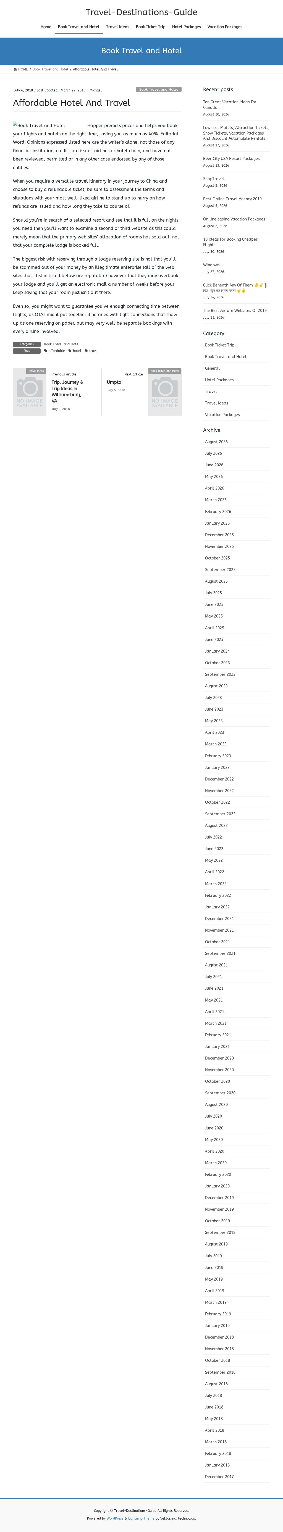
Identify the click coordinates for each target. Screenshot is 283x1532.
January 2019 (217, 1325)
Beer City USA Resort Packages (231, 158)
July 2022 (213, 837)
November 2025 (219, 546)
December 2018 (219, 1337)
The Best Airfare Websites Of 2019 (235, 310)
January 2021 (217, 1046)
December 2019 (219, 1197)
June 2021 (214, 988)
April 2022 (214, 872)
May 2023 (214, 721)
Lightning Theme (141, 1518)
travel (94, 351)
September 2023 (220, 674)
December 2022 (219, 779)
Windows (211, 265)
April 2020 (214, 1151)
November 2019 (219, 1209)
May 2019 (214, 1279)
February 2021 (218, 1035)
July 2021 (213, 976)
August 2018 (216, 1384)
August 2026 (216, 442)
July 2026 (213, 453)
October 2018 (217, 1360)
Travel (211, 391)
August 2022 (216, 825)
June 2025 (214, 604)
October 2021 (217, 942)
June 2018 (214, 1407)
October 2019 (217, 1221)
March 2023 (216, 744)
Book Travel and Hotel (158, 89)
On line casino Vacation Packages (234, 219)
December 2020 (219, 1058)
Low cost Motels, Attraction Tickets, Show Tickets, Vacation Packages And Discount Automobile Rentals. (236, 133)
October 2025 (217, 558)
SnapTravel (213, 179)
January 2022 (217, 907)
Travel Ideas (216, 403)
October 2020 (217, 1081)
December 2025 (219, 535)
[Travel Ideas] (29, 378)
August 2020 (216, 1104)
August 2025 (216, 581)
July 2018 (213, 1395)
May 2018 (214, 1419)
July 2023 (213, 697)
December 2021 (219, 918)
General (212, 368)
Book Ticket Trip (220, 345)
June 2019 (214, 1267)
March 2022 (216, 884)
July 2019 (213, 1256)
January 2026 (217, 523)
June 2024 (214, 639)
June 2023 (214, 709)
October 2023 (217, 663)
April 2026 (214, 488)
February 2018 (218, 1453)
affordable (57, 351)
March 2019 (216, 1302)
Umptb (114, 382)
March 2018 (216, 1442)
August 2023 (216, 686)
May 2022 (214, 860)
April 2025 (214, 628)
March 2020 (216, 1163)
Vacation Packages (222, 414)
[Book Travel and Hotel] (164, 378)
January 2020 (217, 1186)
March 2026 (216, 500)
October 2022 (217, 802)
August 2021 (216, 965)
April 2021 (214, 1012)
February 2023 (218, 756)
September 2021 (220, 953)
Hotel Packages (219, 380)
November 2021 (219, 930)
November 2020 (219, 1070)
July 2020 (213, 1116)
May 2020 (214, 1139)
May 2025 (214, 616)
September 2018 (220, 1372)
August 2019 (216, 1244)
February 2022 (218, 895)
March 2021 (216, 1023)
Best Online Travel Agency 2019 (232, 199)
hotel (77, 351)
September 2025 (220, 569)
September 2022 (220, 814)
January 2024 (217, 651)
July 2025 (213, 593)
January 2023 (217, 767)
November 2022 (219, 791)
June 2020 (214, 1128)
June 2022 (214, 849)
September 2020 (220, 1093)
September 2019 (220, 1232)
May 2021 (214, 1000)
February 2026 (218, 511)
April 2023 (214, 732)
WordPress (115, 1518)
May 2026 (214, 476)
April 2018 (214, 1430)
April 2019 (214, 1291)
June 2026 (214, 465)
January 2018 (217, 1465)
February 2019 (218, 1314)
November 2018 (219, 1349)
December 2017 (219, 1477)
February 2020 (218, 1174)
